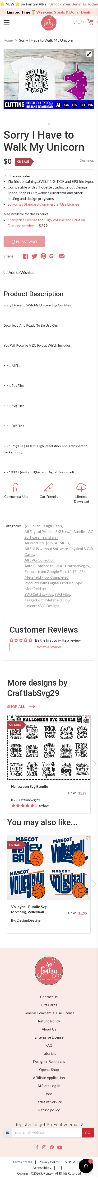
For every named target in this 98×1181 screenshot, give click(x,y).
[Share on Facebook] (25, 256)
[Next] (84, 84)
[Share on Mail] (62, 256)
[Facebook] (37, 1147)
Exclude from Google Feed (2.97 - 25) (54, 571)
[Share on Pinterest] (44, 256)
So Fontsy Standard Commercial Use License (43, 204)
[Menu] (15, 22)
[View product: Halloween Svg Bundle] (48, 747)
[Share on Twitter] (34, 256)
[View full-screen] (89, 54)
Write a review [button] (49, 646)
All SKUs (62, 543)
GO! (88, 1133)
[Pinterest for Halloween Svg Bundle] (51, 770)
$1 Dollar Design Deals (43, 525)
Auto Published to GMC (44, 565)
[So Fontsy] (49, 23)
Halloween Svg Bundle (29, 786)
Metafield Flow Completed (46, 577)
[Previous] (13, 84)
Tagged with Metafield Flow (47, 600)
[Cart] (90, 22)
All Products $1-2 (38, 543)
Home (8, 40)
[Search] (73, 22)
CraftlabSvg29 (77, 565)
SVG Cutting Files (38, 594)
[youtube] (59, 1147)
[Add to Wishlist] (88, 717)
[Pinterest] (52, 1147)
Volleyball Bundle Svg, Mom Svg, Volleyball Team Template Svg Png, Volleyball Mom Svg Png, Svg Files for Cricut (31, 910)
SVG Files (62, 594)
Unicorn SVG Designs (41, 605)
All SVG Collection (39, 560)
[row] (49, 764)
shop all (16, 706)
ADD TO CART (71, 771)
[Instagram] (44, 1147)
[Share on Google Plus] (52, 256)
